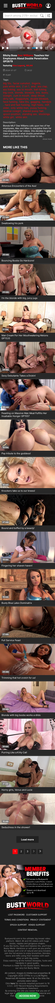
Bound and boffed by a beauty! (18, 528)
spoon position (11, 114)
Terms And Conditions (16, 919)
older (6, 107)
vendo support (36, 925)
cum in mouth (21, 95)
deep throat (38, 95)
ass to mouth (24, 89)
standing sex (29, 114)
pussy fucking (38, 107)
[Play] (27, 35)
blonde (19, 92)
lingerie (36, 83)
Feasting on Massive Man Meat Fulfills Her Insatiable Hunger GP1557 (24, 415)
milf (47, 104)
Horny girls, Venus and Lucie (17, 789)
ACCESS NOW (27, 995)
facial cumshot (21, 83)
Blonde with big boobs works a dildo (21, 715)
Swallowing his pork (12, 223)
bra (38, 92)
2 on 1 (25, 86)
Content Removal (27, 930)
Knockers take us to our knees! (18, 490)
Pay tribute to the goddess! (16, 453)
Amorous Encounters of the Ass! (19, 185)
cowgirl (7, 95)
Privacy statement (40, 919)
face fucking (10, 101)
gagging (35, 101)
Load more (27, 839)
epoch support (18, 925)
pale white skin (11, 86)
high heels (37, 104)
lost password (16, 914)
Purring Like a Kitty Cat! (14, 752)
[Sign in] (49, 6)
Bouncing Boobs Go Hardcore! (18, 260)
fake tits (24, 101)
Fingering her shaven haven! (17, 565)
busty (45, 92)
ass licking (9, 89)
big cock (8, 92)
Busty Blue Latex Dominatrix (17, 602)
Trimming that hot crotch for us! (19, 677)
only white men (19, 107)
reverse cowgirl (12, 110)
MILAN (29, 65)
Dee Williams (25, 55)
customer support (36, 914)
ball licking (40, 89)
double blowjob (39, 98)
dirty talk (8, 98)
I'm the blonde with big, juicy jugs (19, 298)
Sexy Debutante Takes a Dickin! (19, 375)
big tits (7, 83)
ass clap (42, 86)
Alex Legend (19, 65)
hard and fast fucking (17, 104)
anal (33, 86)
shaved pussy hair (33, 110)
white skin (21, 117)
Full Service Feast (11, 640)
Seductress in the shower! (16, 827)
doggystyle (21, 98)
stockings (44, 114)
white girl (8, 117)
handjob (46, 101)
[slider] (12, 48)
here (13, 983)
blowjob (29, 92)
